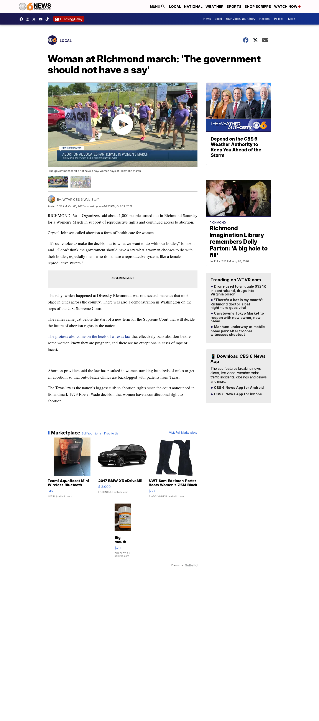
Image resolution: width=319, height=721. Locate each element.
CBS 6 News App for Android (238, 388)
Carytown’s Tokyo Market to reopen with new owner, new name (237, 317)
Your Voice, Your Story (240, 19)
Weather (215, 6)
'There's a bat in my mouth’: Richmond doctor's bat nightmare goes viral (236, 304)
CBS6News (22, 19)
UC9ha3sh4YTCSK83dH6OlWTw (42, 19)
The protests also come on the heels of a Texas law (90, 336)
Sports (234, 6)
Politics (278, 19)
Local (175, 6)
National (193, 6)
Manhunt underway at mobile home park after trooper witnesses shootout (237, 331)
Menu (155, 6)
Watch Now (286, 6)
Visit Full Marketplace (183, 432)
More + (293, 19)
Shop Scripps (258, 6)
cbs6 (28, 19)
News (207, 19)
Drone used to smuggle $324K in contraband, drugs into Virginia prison (238, 290)
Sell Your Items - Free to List (100, 433)
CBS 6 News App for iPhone (237, 394)
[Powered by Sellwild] (191, 565)
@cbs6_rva (48, 19)
